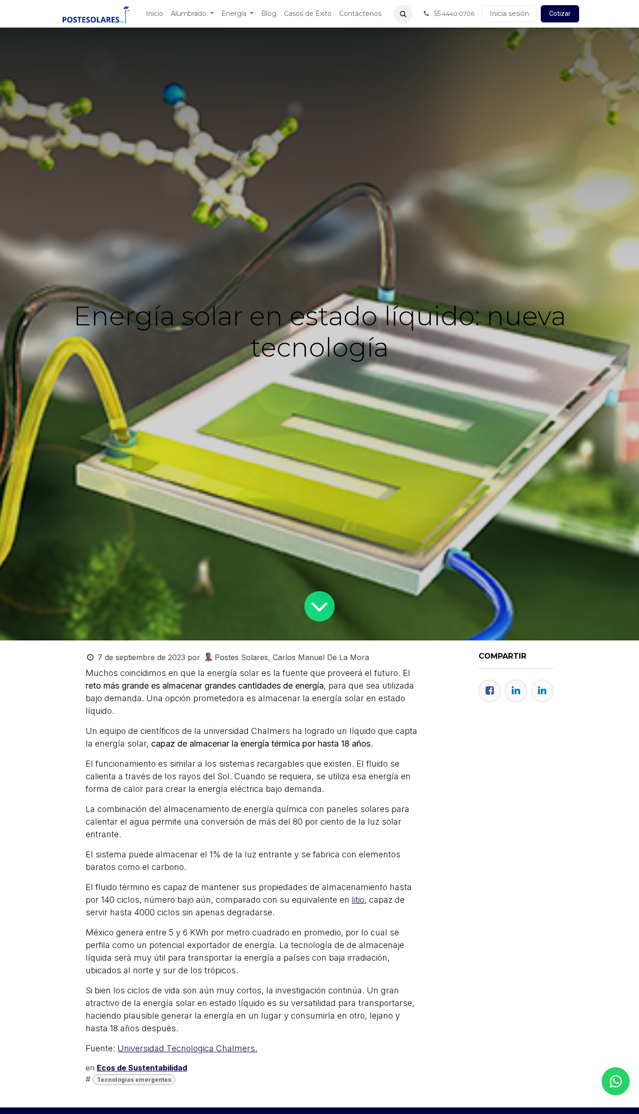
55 (453, 13)
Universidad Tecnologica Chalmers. (187, 1048)
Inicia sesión (509, 13)
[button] (403, 14)
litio (358, 900)
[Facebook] (490, 691)
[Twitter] (516, 691)
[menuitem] (154, 13)
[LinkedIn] (542, 691)
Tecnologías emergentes (134, 1079)
